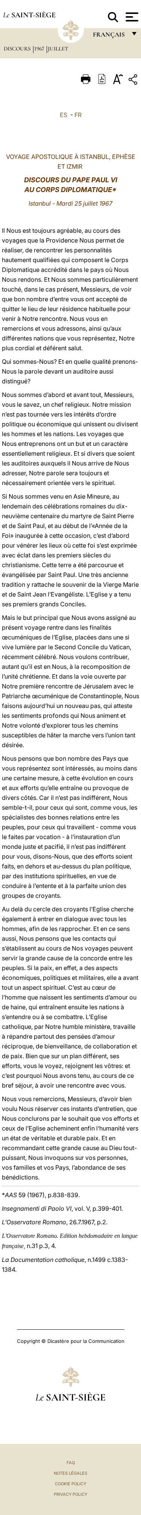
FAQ (71, 1462)
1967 (39, 48)
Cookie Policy (70, 1483)
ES (63, 115)
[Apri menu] (131, 17)
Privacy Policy (70, 1494)
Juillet (58, 48)
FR (78, 115)
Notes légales (70, 1473)
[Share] (134, 80)
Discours (18, 48)
